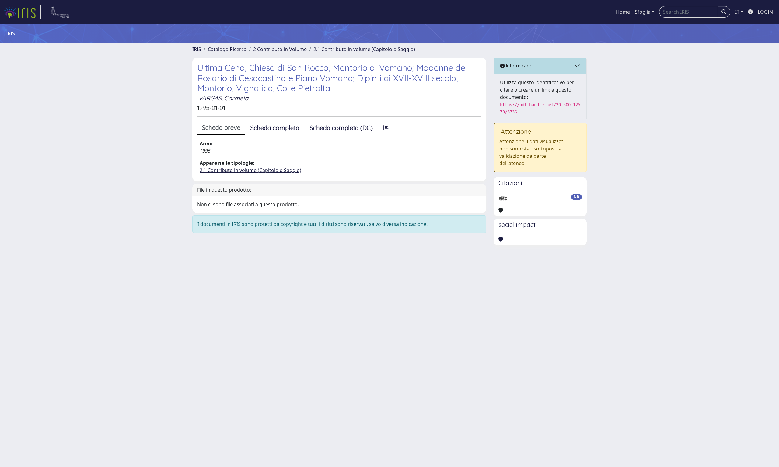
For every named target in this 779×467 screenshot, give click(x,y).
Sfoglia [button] (643, 12)
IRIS (196, 49)
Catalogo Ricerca (227, 49)
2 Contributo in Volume (280, 49)
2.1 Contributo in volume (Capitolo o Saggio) (364, 49)
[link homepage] (22, 12)
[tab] (386, 128)
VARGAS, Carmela (223, 98)
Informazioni (519, 66)
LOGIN (765, 12)
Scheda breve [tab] (221, 127)
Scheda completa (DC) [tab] (341, 128)
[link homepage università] (60, 12)
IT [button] (737, 12)
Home (623, 12)
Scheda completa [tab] (274, 128)
